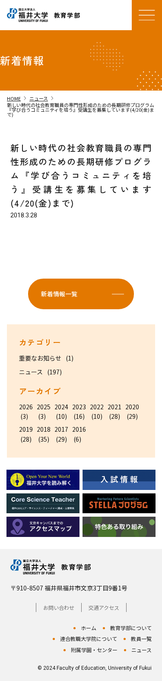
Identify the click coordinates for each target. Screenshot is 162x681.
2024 (61, 406)
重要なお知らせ (40, 358)
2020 (132, 406)
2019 (26, 429)
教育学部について (131, 627)
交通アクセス (104, 607)
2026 (26, 406)
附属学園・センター (94, 649)
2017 (61, 429)
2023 (79, 406)
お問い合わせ (58, 607)
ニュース (31, 371)
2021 (114, 406)
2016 (79, 429)
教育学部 (76, 566)
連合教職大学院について (88, 638)
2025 (44, 406)
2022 (97, 406)
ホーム (88, 627)
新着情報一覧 (59, 293)
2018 (44, 429)
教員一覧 (141, 638)
